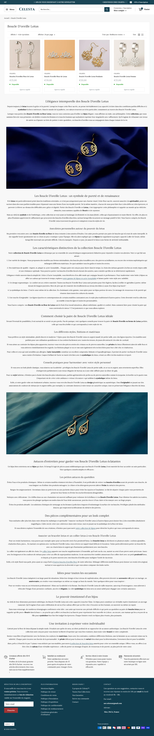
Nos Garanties (77, 695)
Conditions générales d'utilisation (49, 713)
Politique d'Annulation (49, 699)
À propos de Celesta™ (80, 688)
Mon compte (119, 10)
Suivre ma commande (80, 699)
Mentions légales (47, 688)
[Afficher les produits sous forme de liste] (142, 35)
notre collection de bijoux (86, 528)
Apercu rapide (25, 90)
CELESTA (12, 73)
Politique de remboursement (52, 709)
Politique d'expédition (49, 702)
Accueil (6, 18)
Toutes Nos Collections (81, 692)
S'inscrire (11, 710)
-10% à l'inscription (140, 2)
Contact (75, 702)
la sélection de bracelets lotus (81, 643)
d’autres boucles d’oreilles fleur (65, 562)
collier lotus (46, 551)
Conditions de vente (49, 695)
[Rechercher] (107, 9)
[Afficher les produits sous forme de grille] (139, 35)
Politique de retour (48, 692)
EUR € (7, 724)
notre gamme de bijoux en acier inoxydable (79, 278)
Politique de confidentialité (51, 705)
